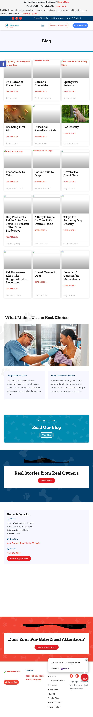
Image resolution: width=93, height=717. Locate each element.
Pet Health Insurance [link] (55, 18)
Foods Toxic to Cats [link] (15, 173)
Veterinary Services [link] (56, 681)
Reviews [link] (51, 694)
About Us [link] (52, 676)
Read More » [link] (12, 91)
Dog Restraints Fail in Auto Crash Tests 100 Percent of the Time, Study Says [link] (17, 223)
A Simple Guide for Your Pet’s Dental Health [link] (45, 220)
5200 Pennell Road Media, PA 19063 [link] (23, 543)
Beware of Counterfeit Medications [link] (71, 275)
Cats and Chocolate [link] (41, 83)
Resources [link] (52, 685)
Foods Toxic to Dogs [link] (44, 173)
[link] (3, 64)
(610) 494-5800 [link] (30, 14)
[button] (84, 677)
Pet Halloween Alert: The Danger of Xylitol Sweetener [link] (17, 277)
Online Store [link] (39, 18)
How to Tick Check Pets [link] (71, 173)
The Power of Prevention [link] (14, 83)
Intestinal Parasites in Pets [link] (46, 128)
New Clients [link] (53, 689)
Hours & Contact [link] (73, 18)
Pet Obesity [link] (71, 127)
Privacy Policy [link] (54, 707)
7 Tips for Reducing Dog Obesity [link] (72, 220)
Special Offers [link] (54, 698)
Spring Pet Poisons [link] (70, 83)
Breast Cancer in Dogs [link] (46, 273)
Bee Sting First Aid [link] (15, 128)
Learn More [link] (63, 2)
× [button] (86, 660)
